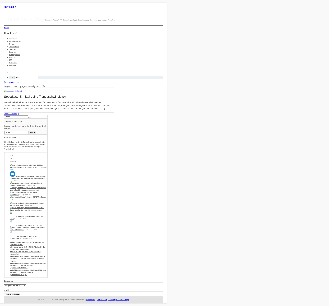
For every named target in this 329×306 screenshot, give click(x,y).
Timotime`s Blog (25, 19)
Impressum (90, 300)
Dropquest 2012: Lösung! (25, 225)
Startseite (13, 38)
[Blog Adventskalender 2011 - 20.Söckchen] (12, 236)
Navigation (10, 6)
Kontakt (111, 300)
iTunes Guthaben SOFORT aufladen (33, 197)
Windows (13, 63)
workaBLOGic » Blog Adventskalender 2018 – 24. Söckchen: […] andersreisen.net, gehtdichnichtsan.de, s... (28, 272)
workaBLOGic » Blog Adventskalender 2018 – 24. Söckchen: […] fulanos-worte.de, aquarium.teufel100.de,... (28, 265)
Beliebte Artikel (15, 41)
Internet (12, 52)
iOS (10, 60)
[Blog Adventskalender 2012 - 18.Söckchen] (19, 227)
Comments (13, 161)
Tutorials (12, 49)
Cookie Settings (122, 300)
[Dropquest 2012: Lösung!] (12, 225)
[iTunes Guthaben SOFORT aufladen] (15, 197)
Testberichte (14, 47)
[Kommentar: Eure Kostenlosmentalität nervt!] (12, 216)
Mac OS (12, 65)
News (11, 44)
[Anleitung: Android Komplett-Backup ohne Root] (16, 203)
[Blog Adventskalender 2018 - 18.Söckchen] (24, 165)
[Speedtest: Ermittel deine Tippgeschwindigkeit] (13, 91)
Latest (11, 155)
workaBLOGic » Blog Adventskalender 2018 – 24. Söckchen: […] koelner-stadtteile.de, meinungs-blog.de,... (28, 258)
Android (12, 57)
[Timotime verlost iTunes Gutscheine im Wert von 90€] (18, 208)
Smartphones (14, 55)
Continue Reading (10, 114)
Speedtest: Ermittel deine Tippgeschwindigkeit (35, 96)
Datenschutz (102, 300)
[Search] (29, 117)
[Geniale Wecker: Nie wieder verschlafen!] (13, 192)
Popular (12, 158)
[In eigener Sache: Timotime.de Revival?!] (19, 183)
